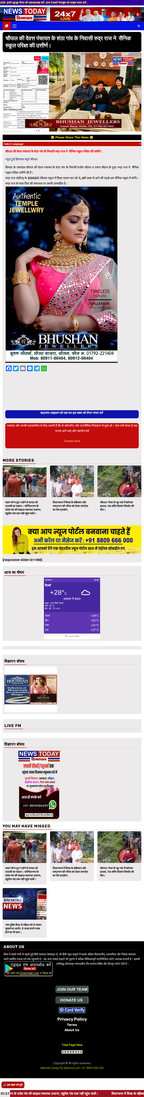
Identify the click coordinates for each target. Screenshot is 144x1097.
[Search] (139, 25)
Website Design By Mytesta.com (60, 1068)
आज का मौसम (73, 636)
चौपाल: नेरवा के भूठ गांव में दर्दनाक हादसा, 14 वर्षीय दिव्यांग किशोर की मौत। (117, 506)
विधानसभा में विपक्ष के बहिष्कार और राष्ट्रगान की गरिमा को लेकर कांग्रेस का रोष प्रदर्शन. (70, 506)
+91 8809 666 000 (92, 1068)
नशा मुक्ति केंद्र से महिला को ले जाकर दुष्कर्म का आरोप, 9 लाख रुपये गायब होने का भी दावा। (23, 928)
